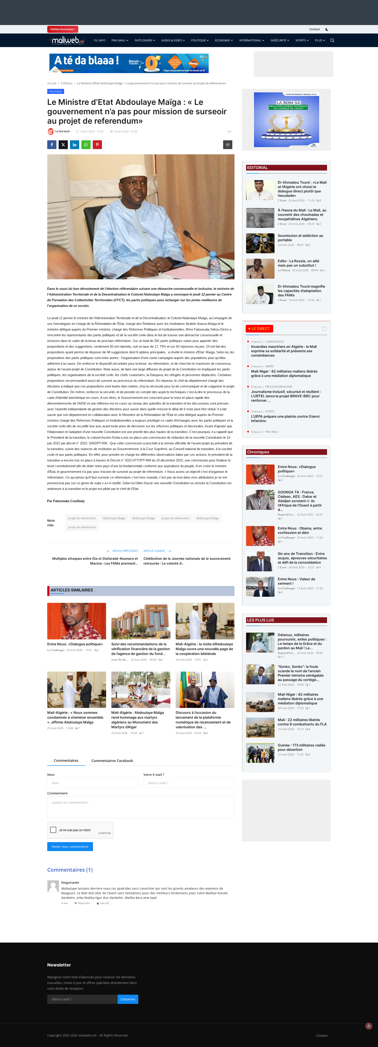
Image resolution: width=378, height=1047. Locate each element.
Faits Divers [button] (143, 40)
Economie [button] (222, 40)
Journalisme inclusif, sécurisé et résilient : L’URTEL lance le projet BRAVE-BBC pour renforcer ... (286, 396)
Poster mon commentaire (70, 847)
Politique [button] (198, 40)
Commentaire (57, 793)
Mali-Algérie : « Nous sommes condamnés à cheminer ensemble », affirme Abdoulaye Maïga (75, 717)
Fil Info (99, 40)
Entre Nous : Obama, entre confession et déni (300, 530)
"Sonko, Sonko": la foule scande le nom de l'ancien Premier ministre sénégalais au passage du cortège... (301, 673)
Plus (318, 40)
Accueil (51, 83)
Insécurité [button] (278, 40)
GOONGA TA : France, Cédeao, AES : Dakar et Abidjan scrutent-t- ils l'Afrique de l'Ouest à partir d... (300, 501)
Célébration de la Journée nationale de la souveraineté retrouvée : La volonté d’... (187, 560)
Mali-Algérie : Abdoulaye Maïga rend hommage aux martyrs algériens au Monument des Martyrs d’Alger (137, 719)
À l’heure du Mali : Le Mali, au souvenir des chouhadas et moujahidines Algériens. (302, 214)
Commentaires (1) (70, 869)
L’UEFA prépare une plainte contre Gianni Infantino (285, 418)
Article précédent (125, 551)
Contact (314, 29)
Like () (104, 903)
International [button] (250, 40)
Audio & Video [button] (171, 40)
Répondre (84, 903)
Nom (50, 774)
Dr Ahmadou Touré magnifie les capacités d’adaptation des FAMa (301, 290)
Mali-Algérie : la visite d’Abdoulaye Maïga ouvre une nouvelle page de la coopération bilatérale (204, 649)
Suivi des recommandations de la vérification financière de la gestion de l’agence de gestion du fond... (140, 649)
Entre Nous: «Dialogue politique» (75, 644)
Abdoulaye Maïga (114, 518)
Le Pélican (284, 270)
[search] (332, 40)
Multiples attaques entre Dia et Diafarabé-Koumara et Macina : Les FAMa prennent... (95, 560)
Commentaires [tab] (66, 760)
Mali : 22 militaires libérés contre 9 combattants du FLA (302, 722)
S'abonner (128, 999)
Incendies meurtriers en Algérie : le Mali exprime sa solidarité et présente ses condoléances (284, 350)
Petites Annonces (61, 29)
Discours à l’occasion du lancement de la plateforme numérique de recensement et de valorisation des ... (203, 719)
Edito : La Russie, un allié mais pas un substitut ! (298, 263)
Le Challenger (56, 650)
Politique (66, 83)
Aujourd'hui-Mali (286, 514)
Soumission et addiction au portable (300, 237)
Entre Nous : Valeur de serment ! (296, 581)
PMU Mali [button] (118, 40)
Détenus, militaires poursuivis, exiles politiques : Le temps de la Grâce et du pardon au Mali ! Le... (302, 641)
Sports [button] (301, 40)
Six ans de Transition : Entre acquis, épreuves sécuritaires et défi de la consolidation (302, 558)
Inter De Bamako (120, 660)
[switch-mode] (327, 29)
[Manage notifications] (368, 1025)
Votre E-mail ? (154, 774)
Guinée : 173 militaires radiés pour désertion (302, 747)
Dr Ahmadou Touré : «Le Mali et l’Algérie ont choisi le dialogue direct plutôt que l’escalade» (302, 189)
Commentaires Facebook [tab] (112, 760)
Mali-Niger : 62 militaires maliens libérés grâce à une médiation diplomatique (284, 373)
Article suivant (155, 551)
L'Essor (282, 200)
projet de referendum (82, 518)
